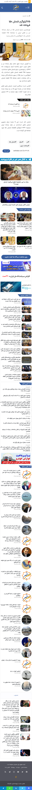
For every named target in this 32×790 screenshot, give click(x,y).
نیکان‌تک (9, 783)
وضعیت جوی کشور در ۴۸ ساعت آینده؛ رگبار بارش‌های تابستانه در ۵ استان (10, 727)
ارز (27, 142)
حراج (21, 142)
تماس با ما (7, 767)
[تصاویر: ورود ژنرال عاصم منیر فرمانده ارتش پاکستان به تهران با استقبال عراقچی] (26, 587)
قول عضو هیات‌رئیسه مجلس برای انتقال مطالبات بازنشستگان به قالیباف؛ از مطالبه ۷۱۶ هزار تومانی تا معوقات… (10, 342)
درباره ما (18, 767)
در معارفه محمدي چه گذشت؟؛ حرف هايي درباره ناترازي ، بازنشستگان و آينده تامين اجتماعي (11, 368)
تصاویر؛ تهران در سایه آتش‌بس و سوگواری (12, 594)
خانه (28, 16)
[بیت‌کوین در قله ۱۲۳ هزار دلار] (24, 240)
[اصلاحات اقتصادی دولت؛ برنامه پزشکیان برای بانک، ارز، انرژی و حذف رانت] (25, 719)
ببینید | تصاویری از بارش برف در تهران (11, 660)
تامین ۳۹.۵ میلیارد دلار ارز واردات (11, 111)
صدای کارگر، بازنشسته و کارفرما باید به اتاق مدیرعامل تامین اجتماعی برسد (10, 325)
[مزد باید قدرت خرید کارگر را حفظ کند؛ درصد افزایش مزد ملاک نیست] (26, 301)
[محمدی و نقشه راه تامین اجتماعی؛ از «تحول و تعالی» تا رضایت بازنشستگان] (26, 334)
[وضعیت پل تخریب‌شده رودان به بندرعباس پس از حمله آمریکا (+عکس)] (26, 519)
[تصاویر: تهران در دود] (26, 675)
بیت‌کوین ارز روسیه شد (13, 104)
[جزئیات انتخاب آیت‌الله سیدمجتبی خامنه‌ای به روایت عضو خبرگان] (26, 642)
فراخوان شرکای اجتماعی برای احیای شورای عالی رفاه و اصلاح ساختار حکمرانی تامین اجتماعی (11, 317)
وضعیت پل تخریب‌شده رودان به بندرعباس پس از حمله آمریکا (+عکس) (10, 516)
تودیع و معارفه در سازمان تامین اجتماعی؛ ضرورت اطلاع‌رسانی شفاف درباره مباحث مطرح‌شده (11, 376)
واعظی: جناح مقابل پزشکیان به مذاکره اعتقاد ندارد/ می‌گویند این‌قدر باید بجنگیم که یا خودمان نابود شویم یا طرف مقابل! (10, 484)
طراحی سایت (22, 783)
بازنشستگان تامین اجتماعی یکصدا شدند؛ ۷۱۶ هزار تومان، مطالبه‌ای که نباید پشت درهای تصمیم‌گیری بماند (10, 309)
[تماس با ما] (16, 777)
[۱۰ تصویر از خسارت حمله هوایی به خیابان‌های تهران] (26, 686)
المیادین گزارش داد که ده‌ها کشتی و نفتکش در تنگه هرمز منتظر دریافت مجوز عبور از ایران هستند (11, 494)
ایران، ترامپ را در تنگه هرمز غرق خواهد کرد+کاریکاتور (10, 561)
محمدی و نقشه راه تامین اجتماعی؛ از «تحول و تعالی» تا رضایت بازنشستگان (10, 333)
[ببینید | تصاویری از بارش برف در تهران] (26, 664)
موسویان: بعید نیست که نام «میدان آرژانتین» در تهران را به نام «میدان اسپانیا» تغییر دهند (11, 505)
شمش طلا (12, 142)
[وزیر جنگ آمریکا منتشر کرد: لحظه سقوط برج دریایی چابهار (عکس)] (26, 530)
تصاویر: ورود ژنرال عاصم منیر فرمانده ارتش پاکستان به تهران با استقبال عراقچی (11, 584)
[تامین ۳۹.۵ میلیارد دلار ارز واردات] (26, 113)
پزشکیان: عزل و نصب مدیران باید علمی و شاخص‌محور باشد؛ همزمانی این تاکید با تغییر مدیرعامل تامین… (10, 351)
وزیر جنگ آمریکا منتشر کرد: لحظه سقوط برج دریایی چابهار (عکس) (12, 527)
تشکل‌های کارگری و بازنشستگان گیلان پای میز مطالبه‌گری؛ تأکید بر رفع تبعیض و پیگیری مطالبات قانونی (10, 359)
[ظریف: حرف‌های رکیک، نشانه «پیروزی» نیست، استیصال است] (26, 609)
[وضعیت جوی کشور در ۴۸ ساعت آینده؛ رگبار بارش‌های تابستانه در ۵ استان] (25, 728)
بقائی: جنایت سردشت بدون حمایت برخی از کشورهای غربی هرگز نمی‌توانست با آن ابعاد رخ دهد (11, 539)
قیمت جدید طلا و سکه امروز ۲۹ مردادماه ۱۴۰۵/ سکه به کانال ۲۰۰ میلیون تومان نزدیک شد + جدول (24, 225)
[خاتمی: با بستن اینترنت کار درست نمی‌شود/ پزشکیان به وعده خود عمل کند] (26, 475)
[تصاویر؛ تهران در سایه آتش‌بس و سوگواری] (26, 598)
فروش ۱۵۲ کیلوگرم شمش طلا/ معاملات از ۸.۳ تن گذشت (9, 248)
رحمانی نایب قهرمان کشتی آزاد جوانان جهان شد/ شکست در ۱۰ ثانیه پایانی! (11, 752)
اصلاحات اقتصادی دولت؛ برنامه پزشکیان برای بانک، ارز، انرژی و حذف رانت (11, 719)
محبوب (16, 695)
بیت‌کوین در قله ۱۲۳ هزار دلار (24, 246)
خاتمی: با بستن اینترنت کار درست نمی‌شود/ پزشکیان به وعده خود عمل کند (11, 472)
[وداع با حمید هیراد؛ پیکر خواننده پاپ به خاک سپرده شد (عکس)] (26, 653)
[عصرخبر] (16, 7)
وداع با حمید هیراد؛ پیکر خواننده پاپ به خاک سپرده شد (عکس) (10, 650)
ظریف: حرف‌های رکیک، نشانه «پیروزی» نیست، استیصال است (10, 606)
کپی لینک (6, 151)
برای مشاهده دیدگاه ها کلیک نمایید (16, 257)
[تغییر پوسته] (2, 8)
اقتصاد (24, 16)
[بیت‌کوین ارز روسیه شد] (26, 105)
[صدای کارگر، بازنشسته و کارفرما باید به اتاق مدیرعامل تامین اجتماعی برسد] (26, 327)
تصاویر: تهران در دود (15, 671)
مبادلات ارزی (24, 146)
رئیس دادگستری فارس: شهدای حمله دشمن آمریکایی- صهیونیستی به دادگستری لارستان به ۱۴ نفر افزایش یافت (11, 629)
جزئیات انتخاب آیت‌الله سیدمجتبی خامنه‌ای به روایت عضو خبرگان (12, 639)
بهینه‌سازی (14, 783)
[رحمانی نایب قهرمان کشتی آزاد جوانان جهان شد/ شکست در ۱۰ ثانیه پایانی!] (25, 752)
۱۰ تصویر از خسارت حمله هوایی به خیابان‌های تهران (11, 683)
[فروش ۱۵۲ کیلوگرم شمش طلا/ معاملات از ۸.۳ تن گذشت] (8, 240)
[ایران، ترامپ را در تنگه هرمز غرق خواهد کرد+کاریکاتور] (26, 564)
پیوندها (13, 767)
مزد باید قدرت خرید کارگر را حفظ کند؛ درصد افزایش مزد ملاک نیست (11, 300)
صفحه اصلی (24, 767)
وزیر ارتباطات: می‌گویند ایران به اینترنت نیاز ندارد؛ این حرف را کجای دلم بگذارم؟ (10, 573)
